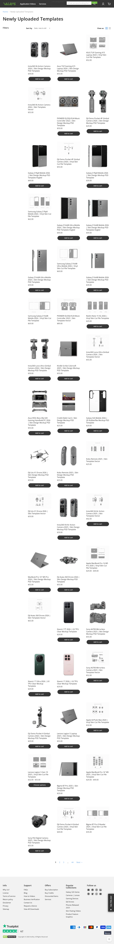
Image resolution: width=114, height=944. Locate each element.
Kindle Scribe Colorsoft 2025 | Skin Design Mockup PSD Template (68, 368)
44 (72, 862)
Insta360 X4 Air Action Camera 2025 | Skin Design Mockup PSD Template (68, 527)
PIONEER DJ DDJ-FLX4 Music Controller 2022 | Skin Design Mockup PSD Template (68, 122)
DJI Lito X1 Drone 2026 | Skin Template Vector (38, 512)
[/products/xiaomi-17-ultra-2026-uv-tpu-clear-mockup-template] (39, 664)
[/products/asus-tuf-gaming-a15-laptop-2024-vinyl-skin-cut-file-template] (97, 42)
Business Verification (32, 899)
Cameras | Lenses (73, 895)
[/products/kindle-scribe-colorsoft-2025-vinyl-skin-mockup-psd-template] (68, 349)
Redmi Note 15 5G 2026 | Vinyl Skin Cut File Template (97, 317)
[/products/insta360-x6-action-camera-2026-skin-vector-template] (39, 95)
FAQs (26, 890)
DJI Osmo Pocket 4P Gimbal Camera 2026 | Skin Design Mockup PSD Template (97, 120)
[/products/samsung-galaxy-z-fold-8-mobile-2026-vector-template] (39, 306)
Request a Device (30, 906)
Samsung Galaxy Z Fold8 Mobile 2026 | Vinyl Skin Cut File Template (39, 318)
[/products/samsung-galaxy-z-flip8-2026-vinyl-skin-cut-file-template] (39, 201)
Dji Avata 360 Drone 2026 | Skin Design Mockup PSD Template (68, 579)
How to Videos (29, 896)
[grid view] (106, 28)
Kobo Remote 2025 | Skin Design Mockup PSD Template (67, 474)
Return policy (8, 899)
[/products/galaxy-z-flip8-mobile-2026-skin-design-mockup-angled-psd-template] (39, 156)
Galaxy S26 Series (72, 892)
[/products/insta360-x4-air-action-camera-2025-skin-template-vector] (97, 501)
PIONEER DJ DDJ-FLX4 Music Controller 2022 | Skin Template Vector (68, 318)
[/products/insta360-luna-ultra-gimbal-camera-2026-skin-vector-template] (97, 342)
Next (78, 862)
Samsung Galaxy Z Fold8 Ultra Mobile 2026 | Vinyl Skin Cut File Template (67, 266)
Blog (25, 893)
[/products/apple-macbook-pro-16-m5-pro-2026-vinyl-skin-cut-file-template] (97, 553)
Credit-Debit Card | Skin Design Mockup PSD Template (67, 420)
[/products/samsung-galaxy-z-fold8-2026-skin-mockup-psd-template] (97, 260)
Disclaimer (7, 902)
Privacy (5, 906)
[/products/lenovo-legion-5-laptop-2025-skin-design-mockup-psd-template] (68, 716)
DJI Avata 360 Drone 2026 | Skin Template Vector (39, 616)
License (5, 893)
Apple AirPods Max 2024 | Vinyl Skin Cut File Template (97, 721)
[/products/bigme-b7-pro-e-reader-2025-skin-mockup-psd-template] (68, 769)
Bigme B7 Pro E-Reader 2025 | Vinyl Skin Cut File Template (96, 826)
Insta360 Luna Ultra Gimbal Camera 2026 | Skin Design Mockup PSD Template (39, 368)
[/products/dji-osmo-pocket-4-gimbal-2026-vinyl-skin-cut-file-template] (68, 814)
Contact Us (28, 902)
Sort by (29, 28)
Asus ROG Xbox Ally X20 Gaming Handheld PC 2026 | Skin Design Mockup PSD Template (39, 421)
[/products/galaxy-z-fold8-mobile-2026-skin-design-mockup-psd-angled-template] (97, 208)
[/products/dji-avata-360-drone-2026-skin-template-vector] (39, 605)
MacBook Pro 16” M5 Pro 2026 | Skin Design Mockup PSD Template (39, 579)
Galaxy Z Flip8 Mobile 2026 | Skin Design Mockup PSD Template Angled (39, 175)
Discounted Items (51, 896)
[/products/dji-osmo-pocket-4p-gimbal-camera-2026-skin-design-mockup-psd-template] (97, 101)
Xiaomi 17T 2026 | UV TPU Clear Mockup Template (68, 630)
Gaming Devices (72, 898)
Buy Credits (49, 893)
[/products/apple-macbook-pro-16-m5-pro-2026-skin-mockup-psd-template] (39, 560)
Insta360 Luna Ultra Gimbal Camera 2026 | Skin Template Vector (97, 354)
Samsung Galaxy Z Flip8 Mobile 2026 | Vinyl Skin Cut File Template (39, 213)
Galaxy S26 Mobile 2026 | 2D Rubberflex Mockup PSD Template (97, 420)
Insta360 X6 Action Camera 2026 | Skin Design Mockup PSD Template (39, 68)
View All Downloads (31, 909)
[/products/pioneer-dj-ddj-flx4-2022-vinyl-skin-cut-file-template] (68, 306)
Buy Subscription (51, 890)
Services (42, 4)
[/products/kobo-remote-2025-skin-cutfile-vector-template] (97, 449)
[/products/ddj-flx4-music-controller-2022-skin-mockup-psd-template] (68, 101)
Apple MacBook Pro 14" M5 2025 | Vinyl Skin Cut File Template (97, 774)
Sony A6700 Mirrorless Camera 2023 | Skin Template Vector (95, 670)
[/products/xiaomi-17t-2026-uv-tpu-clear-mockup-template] (68, 612)
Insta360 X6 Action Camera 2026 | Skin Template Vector (39, 107)
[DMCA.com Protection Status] (9, 936)
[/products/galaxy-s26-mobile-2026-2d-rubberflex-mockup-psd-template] (97, 401)
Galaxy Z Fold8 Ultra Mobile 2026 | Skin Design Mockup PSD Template (39, 279)
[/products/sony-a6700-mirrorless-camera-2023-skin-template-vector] (97, 658)
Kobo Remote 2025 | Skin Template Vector (96, 460)
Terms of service (9, 896)
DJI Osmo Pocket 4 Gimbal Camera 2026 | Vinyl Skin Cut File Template (68, 826)
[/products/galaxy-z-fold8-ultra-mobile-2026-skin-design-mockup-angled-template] (68, 208)
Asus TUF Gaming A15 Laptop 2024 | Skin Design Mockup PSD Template (68, 68)
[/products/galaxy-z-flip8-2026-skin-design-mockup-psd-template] (97, 156)
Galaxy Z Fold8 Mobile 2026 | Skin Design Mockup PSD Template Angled (97, 227)
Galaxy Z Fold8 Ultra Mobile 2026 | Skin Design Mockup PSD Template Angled (68, 227)
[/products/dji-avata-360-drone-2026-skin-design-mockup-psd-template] (68, 560)
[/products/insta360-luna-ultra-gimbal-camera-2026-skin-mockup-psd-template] (39, 349)
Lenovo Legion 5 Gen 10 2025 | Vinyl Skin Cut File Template (38, 774)
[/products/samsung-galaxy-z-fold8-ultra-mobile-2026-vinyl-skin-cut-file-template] (68, 254)
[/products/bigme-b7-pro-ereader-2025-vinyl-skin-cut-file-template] (97, 814)
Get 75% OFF (111, 901)
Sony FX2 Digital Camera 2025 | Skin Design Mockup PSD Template (39, 840)
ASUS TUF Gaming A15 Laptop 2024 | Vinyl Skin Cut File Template (96, 54)
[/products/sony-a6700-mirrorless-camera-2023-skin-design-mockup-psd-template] (97, 612)
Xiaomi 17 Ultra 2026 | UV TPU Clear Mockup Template (39, 683)
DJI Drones (70, 902)
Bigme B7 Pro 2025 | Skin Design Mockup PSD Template (67, 788)
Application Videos (28, 4)
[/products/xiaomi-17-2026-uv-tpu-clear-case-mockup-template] (68, 664)
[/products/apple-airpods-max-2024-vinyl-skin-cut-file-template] (97, 710)
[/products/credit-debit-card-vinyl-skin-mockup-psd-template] (68, 401)
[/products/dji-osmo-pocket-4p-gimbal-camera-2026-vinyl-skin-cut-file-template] (68, 149)
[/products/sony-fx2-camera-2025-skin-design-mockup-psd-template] (39, 821)
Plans (22, 10)
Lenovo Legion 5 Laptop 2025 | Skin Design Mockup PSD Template (68, 735)
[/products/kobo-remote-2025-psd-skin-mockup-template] (68, 455)
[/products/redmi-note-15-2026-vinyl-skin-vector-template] (97, 306)
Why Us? (41, 10)
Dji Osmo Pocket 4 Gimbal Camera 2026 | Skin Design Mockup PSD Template (39, 735)
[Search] (94, 2)
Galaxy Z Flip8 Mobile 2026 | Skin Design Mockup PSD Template (97, 175)
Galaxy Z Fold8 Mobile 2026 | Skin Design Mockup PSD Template (97, 279)
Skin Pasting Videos (73, 911)
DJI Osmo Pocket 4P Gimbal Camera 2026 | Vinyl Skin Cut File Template (68, 161)
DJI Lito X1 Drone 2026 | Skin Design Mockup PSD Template (38, 474)
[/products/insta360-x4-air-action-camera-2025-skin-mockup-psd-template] (68, 508)
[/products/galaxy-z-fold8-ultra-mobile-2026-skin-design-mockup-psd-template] (39, 260)
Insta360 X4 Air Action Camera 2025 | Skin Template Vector (95, 513)
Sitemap (6, 909)
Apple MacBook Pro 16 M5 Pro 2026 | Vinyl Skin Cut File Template (97, 565)
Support (31, 10)
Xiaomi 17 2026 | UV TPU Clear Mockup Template (67, 682)
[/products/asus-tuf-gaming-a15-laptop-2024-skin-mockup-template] (68, 49)
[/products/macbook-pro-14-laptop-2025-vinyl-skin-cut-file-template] (97, 762)
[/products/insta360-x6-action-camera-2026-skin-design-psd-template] (39, 49)
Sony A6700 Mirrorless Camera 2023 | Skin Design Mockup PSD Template (97, 631)
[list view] (109, 28)
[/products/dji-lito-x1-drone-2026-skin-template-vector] (39, 501)
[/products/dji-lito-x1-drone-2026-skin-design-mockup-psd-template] (39, 455)
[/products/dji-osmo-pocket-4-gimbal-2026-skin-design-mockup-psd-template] (39, 716)
